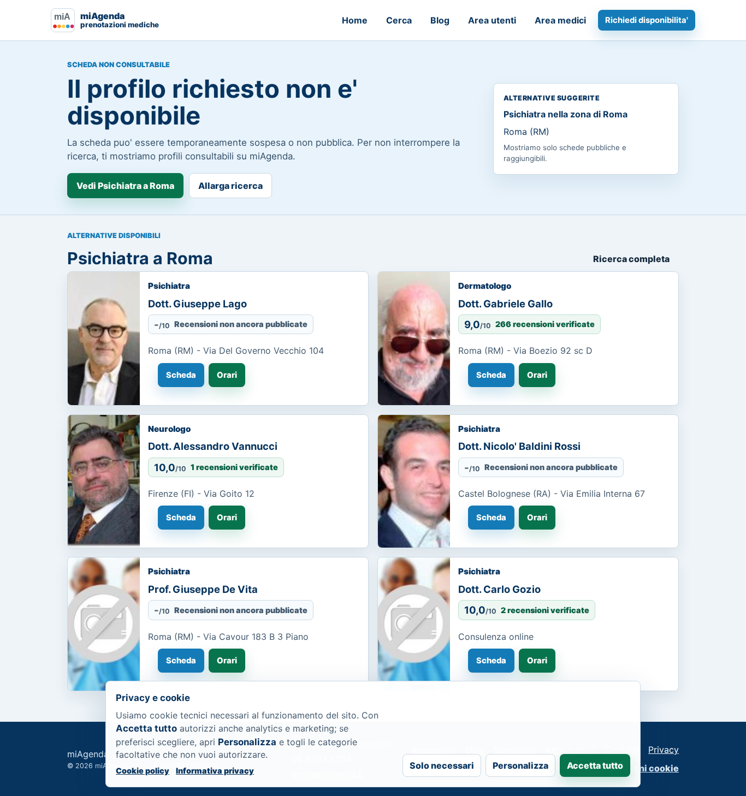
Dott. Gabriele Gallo (505, 304)
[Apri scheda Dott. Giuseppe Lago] (104, 338)
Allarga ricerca (230, 185)
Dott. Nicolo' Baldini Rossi (519, 446)
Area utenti (492, 20)
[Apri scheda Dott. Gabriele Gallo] (414, 338)
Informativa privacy (215, 770)
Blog (439, 20)
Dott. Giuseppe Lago (197, 304)
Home (355, 20)
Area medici (560, 20)
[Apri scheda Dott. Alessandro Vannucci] (104, 481)
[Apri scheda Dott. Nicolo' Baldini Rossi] (414, 481)
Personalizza (520, 765)
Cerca (399, 20)
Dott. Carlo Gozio (499, 589)
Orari (227, 375)
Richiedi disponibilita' (646, 20)
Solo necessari (442, 765)
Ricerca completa (631, 258)
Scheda (181, 375)
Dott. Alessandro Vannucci (212, 446)
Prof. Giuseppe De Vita (203, 589)
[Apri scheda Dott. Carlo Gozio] (414, 624)
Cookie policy (142, 770)
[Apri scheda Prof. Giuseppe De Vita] (104, 624)
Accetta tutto (595, 765)
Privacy (663, 749)
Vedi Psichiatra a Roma (125, 185)
